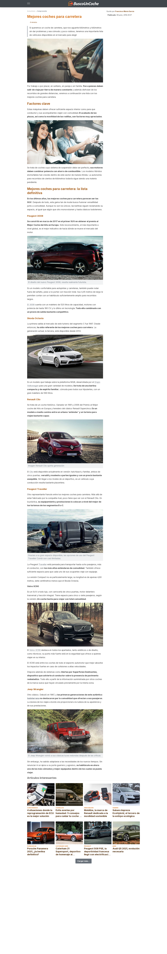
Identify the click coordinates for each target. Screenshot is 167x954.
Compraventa (42, 11)
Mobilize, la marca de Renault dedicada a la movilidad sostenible (96, 813)
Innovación (88, 808)
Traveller (43, 564)
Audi (114, 846)
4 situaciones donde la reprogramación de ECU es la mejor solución (40, 813)
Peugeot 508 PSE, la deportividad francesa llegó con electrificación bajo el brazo (97, 851)
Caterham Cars (62, 846)
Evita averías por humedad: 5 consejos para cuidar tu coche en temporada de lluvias (69, 813)
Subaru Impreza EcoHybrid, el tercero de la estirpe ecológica (126, 813)
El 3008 (31, 304)
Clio (31, 472)
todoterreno (33, 698)
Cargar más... (83, 861)
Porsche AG (31, 846)
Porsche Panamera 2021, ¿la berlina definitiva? (37, 851)
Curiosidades (32, 808)
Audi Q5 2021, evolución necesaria (126, 850)
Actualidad (31, 11)
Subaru (115, 808)
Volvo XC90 (35, 650)
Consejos (60, 808)
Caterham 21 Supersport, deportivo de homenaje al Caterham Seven (68, 851)
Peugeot (87, 846)
